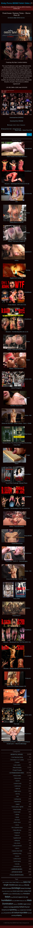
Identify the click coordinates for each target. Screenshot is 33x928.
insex (13, 900)
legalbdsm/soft (17, 838)
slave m (17, 848)
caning (25, 891)
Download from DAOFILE (16, 117)
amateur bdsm (8, 882)
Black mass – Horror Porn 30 (23, 130)
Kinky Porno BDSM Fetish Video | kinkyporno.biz (18, 922)
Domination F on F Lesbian (17, 759)
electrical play (16, 893)
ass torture (21, 882)
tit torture (15, 913)
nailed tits (17, 788)
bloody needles (17, 775)
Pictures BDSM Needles (17, 875)
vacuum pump (17, 861)
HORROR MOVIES (20, 17)
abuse (4, 882)
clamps (17, 817)
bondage (16, 888)
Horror (18, 125)
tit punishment (8, 912)
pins (18, 796)
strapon (18, 910)
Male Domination (17, 767)
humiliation (6, 900)
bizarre (22, 885)
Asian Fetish (16, 882)
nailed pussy (18, 786)
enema (17, 825)
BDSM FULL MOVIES (17, 754)
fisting (12, 897)
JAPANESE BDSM (17, 872)
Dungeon (10, 893)
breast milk (4, 891)
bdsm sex (18, 885)
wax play (17, 863)
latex (26, 900)
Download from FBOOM (16, 121)
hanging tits (17, 832)
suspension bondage (25, 910)
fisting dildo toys (17, 830)
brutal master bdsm (18, 891)
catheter (17, 814)
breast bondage (17, 809)
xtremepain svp (17, 866)
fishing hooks (18, 778)
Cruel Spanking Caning (17, 757)
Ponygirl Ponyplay (17, 770)
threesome (22, 125)
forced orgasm (18, 897)
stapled (17, 804)
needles (20, 904)
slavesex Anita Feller (17, 851)
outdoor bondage (8, 907)
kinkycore (17, 835)
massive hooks (17, 783)
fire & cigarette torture (17, 827)
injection (18, 780)
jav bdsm (17, 900)
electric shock (17, 822)
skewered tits (18, 801)
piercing (18, 793)
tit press (17, 856)
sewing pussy (17, 799)
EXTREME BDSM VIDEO (17, 773)
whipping (19, 915)
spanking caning (17, 853)
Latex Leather (17, 765)
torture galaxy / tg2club (17, 806)
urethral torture (17, 858)
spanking (13, 910)
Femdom (17, 762)
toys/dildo (23, 913)
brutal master (17, 812)
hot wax (25, 897)
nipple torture (18, 791)
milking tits (17, 840)
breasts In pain (9, 891)
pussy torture (19, 907)
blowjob (10, 125)
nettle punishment (17, 845)
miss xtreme (17, 843)
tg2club (2, 912)
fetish (14, 125)
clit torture (17, 819)
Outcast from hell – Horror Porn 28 (11, 129)
